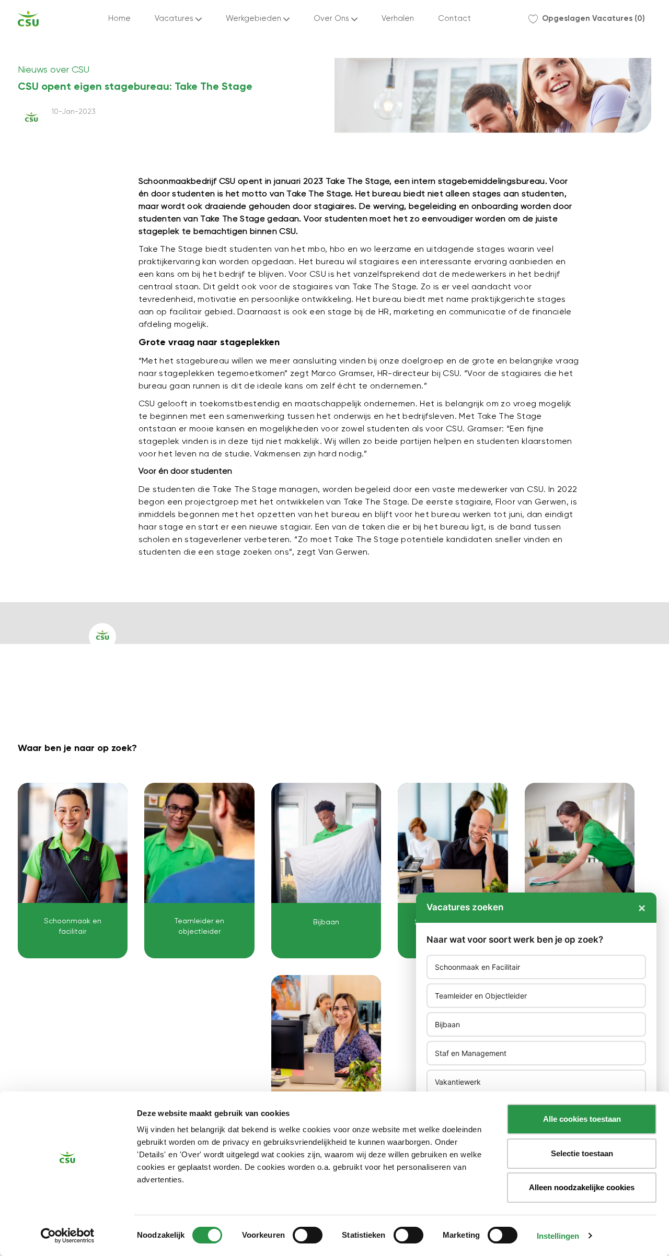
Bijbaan (447, 1024)
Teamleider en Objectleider (481, 995)
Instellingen (558, 1235)
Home (119, 18)
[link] (73, 870)
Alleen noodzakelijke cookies (582, 1187)
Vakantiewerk (458, 1081)
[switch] (307, 1235)
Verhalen (398, 18)
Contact (454, 18)
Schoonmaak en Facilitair (477, 966)
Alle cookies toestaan (582, 1118)
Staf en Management (470, 1053)
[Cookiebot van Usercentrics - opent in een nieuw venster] (67, 1235)
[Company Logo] (28, 19)
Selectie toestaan (582, 1153)
